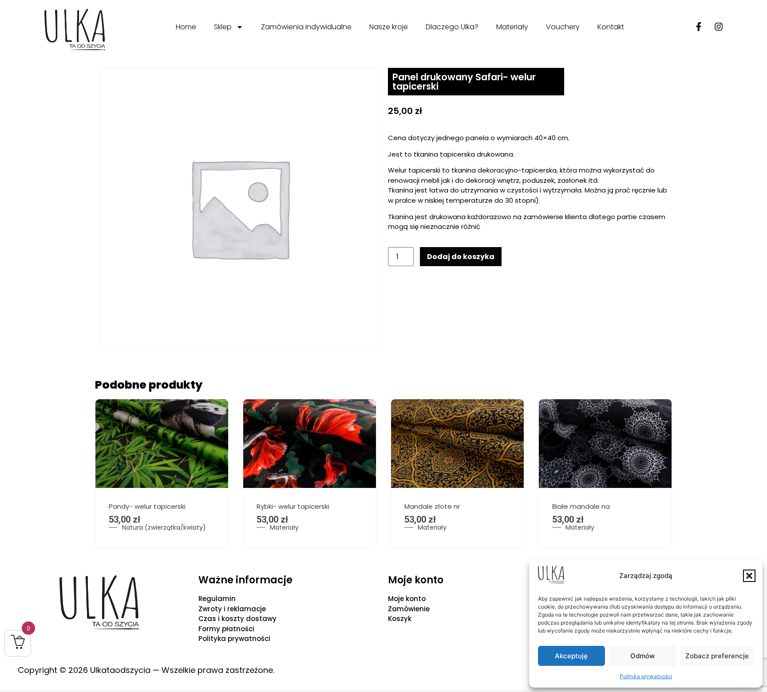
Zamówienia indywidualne (306, 27)
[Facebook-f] (699, 26)
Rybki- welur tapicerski (293, 506)
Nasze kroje (388, 27)
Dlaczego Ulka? (452, 27)
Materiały (512, 27)
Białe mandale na (581, 506)
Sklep (223, 27)
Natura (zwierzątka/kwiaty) (164, 527)
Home (186, 27)
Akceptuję (571, 656)
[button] (749, 575)
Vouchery (563, 27)
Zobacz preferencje (717, 656)
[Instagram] (718, 26)
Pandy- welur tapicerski (147, 506)
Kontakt (610, 27)
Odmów (642, 656)
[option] (162, 474)
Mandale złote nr (432, 506)
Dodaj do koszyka (460, 257)
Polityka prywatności (646, 676)
